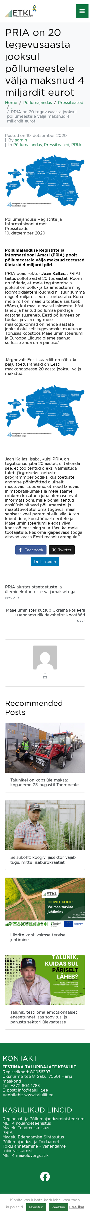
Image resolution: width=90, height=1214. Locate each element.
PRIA (76, 144)
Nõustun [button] (36, 1207)
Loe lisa (76, 1207)
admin (21, 140)
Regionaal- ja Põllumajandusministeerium (43, 1118)
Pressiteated (56, 144)
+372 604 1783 (25, 1085)
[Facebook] (45, 1177)
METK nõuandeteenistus (26, 1123)
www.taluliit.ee (39, 1095)
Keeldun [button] (58, 1207)
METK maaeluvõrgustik (25, 1155)
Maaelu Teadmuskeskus (25, 1127)
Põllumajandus (27, 144)
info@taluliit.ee (33, 1090)
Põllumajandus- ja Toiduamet (31, 1141)
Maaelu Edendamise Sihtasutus (33, 1137)
